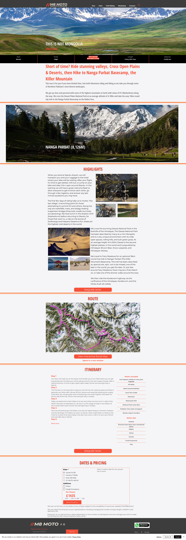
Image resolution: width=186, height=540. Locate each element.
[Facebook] (61, 524)
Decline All (168, 537)
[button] (94, 5)
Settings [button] (159, 537)
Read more (55, 423)
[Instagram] (64, 524)
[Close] (184, 536)
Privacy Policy (76, 537)
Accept (178, 537)
